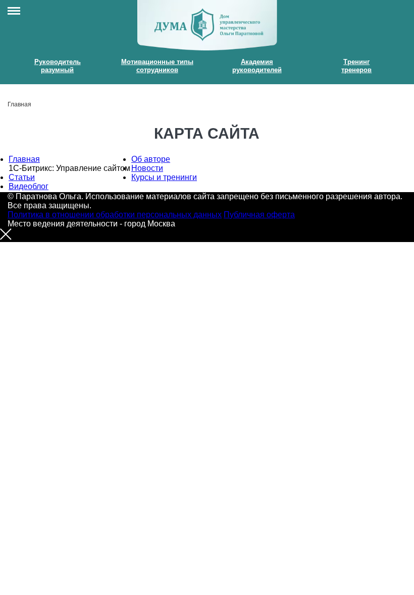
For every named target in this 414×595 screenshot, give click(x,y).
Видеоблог (28, 186)
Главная (24, 159)
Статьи (22, 177)
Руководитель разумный (57, 66)
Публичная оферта (259, 214)
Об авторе (150, 159)
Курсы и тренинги (164, 177)
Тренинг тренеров (356, 66)
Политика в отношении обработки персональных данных (115, 214)
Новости (147, 168)
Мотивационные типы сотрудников (157, 66)
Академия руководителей (257, 66)
